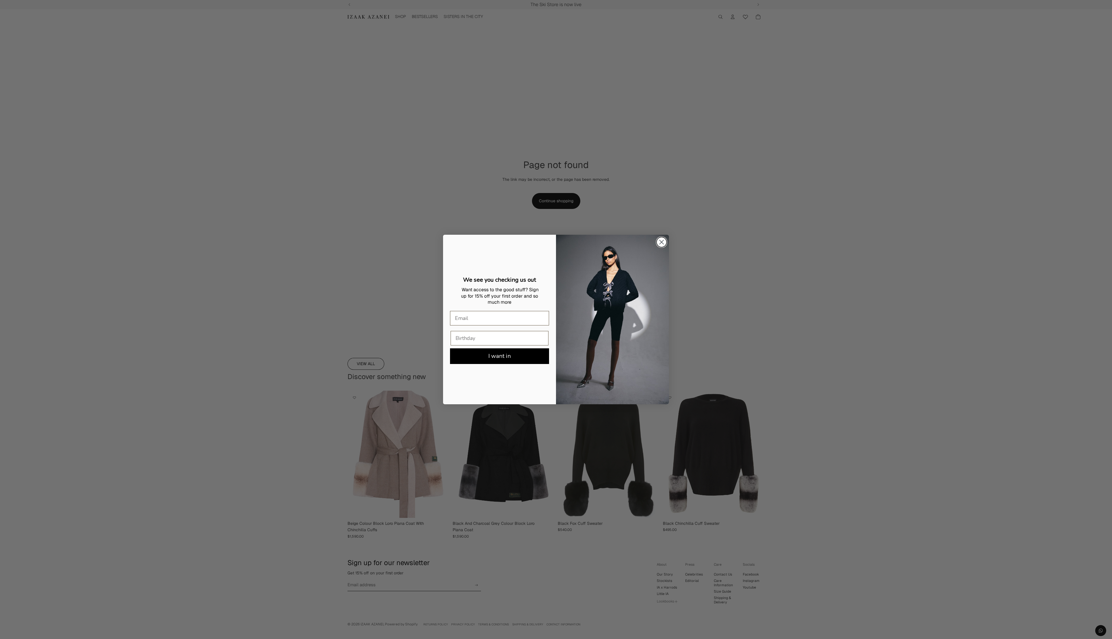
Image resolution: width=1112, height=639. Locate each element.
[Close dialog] (661, 242)
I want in (499, 356)
